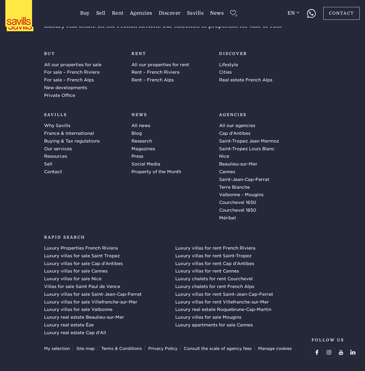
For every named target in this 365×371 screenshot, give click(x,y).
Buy (85, 13)
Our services (58, 148)
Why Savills (57, 125)
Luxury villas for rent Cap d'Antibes (214, 263)
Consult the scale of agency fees (218, 348)
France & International (69, 133)
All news (140, 125)
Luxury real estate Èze (69, 324)
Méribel (227, 217)
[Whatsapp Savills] (311, 13)
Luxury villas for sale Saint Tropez (82, 255)
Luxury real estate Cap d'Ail (75, 332)
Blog (136, 133)
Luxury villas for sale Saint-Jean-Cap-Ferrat (93, 294)
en (291, 13)
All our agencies (237, 125)
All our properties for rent (160, 64)
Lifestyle (228, 64)
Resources (55, 156)
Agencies (141, 13)
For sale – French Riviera (72, 71)
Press (137, 156)
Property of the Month (156, 171)
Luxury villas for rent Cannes (207, 270)
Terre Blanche (234, 187)
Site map (85, 348)
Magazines (143, 148)
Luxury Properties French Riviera (81, 247)
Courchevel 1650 (237, 202)
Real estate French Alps (245, 79)
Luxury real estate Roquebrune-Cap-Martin (223, 309)
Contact (341, 13)
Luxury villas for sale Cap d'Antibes (83, 263)
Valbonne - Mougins (241, 194)
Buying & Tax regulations (72, 140)
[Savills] (18, 13)
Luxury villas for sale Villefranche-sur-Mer (90, 301)
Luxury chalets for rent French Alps (214, 286)
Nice (224, 156)
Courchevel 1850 (237, 209)
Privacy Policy (162, 348)
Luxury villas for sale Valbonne (78, 309)
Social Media (145, 163)
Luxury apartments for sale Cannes (214, 324)
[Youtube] (341, 352)
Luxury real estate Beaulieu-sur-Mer (84, 316)
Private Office (59, 95)
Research (141, 140)
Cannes (227, 171)
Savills (195, 13)
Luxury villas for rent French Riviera (215, 247)
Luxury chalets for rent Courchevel (214, 278)
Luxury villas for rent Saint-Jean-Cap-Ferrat (224, 294)
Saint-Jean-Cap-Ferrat (244, 179)
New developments (65, 87)
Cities (225, 71)
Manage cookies (275, 348)
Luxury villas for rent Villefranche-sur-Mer (222, 301)
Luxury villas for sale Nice (73, 278)
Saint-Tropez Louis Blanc (247, 148)
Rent (117, 13)
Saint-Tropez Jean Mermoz (249, 140)
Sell (101, 13)
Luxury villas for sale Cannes (75, 270)
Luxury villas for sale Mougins (208, 316)
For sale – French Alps (69, 79)
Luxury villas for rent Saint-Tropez (213, 255)
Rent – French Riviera (155, 71)
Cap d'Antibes (234, 133)
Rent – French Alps (152, 79)
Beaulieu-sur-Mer (238, 163)
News (217, 13)
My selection (57, 348)
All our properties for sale (73, 64)
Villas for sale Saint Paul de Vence (82, 286)
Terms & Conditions (121, 348)
